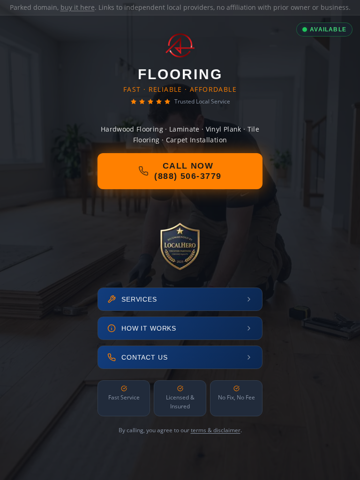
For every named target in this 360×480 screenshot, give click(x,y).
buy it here (77, 7)
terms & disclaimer (215, 430)
